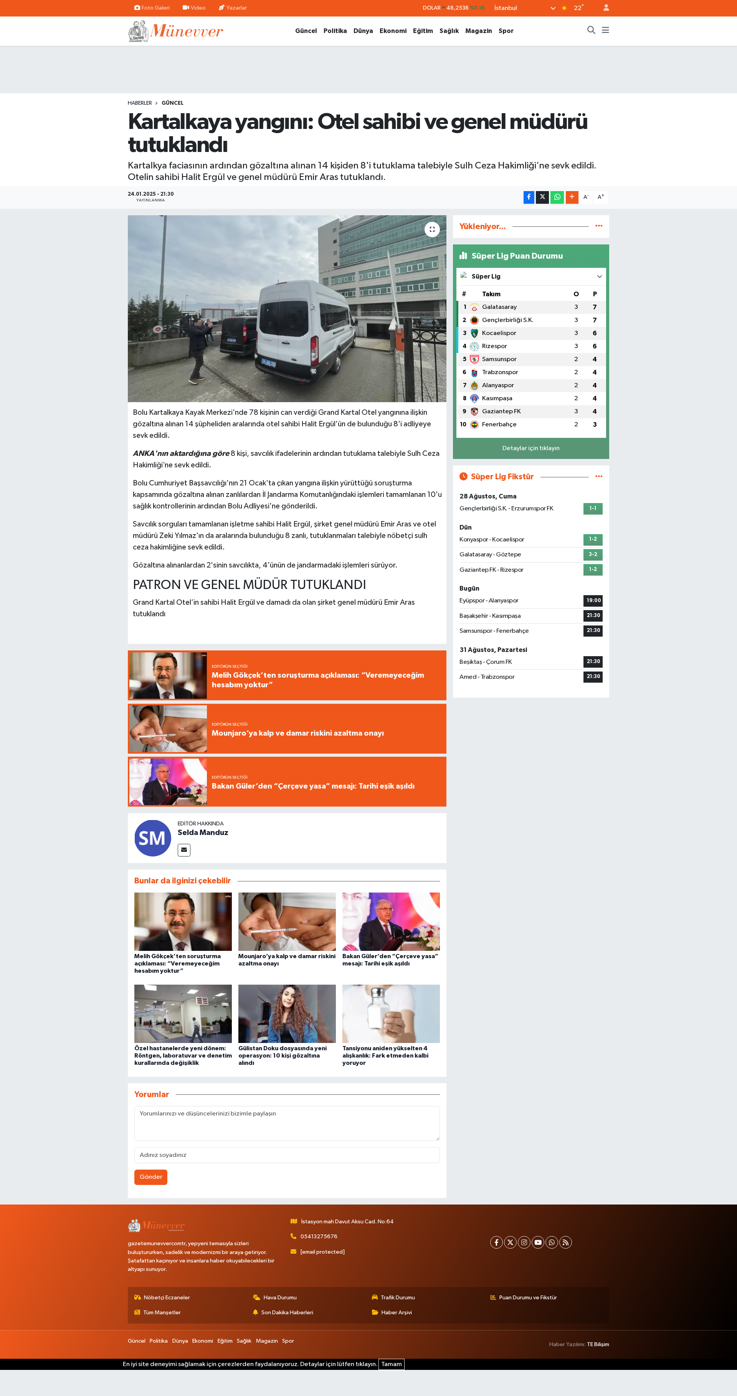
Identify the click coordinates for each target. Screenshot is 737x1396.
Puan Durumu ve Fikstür (528, 1297)
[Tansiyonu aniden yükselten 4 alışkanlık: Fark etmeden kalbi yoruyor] (391, 1013)
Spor (506, 31)
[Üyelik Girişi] (603, 8)
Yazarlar (236, 8)
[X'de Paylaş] (542, 197)
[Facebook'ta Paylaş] (529, 197)
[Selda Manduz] (152, 838)
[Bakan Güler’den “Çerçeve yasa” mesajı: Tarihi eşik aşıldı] (391, 921)
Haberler (140, 103)
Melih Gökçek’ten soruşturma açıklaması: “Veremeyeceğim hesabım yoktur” (177, 963)
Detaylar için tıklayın (531, 448)
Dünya (363, 31)
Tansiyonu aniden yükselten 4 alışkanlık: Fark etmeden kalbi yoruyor (385, 1055)
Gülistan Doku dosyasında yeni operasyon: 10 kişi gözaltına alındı (282, 1055)
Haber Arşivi (397, 1312)
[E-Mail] (184, 850)
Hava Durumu (280, 1297)
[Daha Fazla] (572, 197)
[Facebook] (496, 1242)
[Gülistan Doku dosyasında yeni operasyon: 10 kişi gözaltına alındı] (287, 1013)
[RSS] (565, 1242)
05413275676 (319, 1236)
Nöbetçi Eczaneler (167, 1297)
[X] (510, 1242)
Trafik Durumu (398, 1297)
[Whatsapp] (551, 1242)
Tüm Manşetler (162, 1312)
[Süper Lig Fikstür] (599, 477)
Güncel (306, 31)
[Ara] (591, 31)
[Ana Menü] (605, 31)
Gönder (151, 1177)
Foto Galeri (156, 8)
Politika (335, 31)
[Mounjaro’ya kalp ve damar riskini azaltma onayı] (287, 921)
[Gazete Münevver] (176, 30)
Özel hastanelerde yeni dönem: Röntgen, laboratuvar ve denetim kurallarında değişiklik (183, 1055)
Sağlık (449, 31)
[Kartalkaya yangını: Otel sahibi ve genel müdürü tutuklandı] (287, 308)
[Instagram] (524, 1242)
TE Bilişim (598, 1344)
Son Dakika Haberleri (287, 1312)
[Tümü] (599, 226)
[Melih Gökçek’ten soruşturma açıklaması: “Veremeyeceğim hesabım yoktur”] (183, 921)
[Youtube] (538, 1242)
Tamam (391, 1364)
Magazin (478, 31)
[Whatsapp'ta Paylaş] (557, 197)
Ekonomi (393, 31)
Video (198, 8)
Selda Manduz (203, 833)
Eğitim (423, 31)
